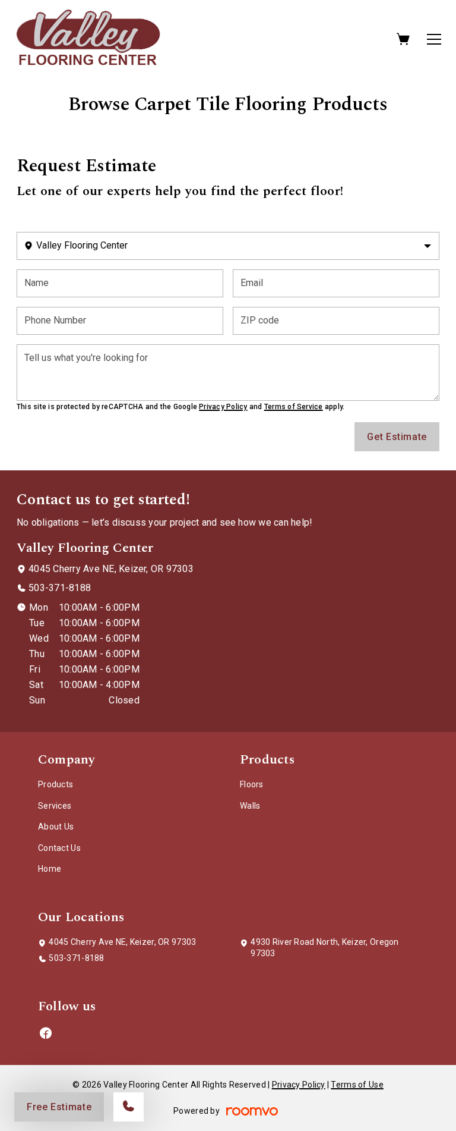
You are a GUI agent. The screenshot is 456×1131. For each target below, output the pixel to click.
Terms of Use (357, 1084)
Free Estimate (59, 1107)
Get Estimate (397, 436)
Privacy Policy (223, 407)
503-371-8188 (59, 587)
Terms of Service (293, 407)
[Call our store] (128, 1106)
